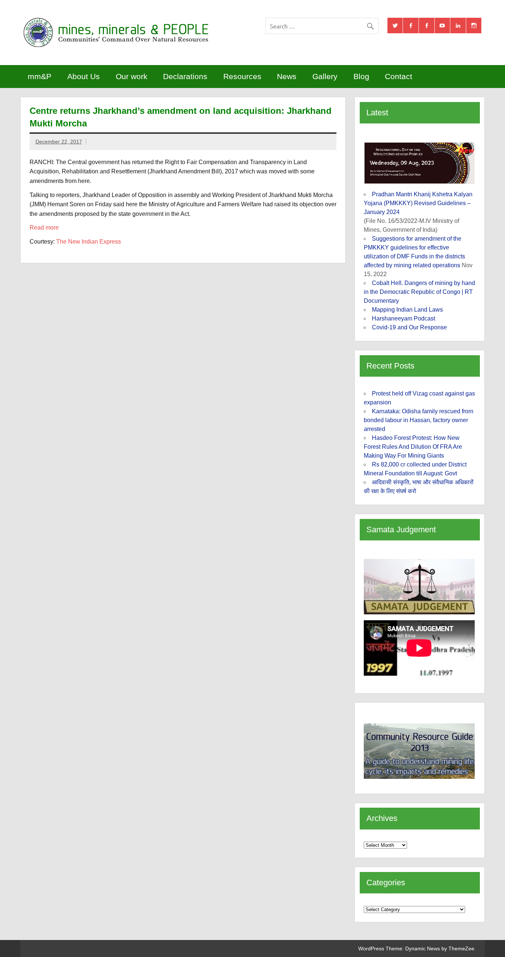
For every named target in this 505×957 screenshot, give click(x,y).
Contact (398, 76)
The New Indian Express (88, 241)
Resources (242, 76)
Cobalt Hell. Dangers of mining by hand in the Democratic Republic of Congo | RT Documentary (419, 292)
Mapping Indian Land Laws (407, 309)
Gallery (325, 76)
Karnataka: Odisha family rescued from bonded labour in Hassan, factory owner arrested (418, 420)
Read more (44, 227)
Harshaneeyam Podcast (403, 318)
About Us (83, 76)
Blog (361, 76)
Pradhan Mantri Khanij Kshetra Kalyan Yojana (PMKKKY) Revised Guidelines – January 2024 (418, 203)
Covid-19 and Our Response (409, 327)
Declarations (185, 76)
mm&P (39, 76)
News (286, 76)
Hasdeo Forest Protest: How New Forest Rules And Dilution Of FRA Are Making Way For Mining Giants (413, 447)
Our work (132, 76)
